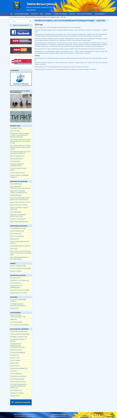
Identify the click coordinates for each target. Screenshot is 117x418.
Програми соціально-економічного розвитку (18, 304)
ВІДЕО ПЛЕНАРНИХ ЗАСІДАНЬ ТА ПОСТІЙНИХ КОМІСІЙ (19, 258)
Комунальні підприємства (18, 368)
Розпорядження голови (18, 228)
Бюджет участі (15, 358)
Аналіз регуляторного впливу (20, 290)
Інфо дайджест (100, 14)
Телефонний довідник (21, 14)
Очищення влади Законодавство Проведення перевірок (17, 345)
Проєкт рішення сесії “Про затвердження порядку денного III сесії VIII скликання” (58, 27)
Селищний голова (16, 128)
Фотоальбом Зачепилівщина (19, 324)
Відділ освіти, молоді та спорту (20, 202)
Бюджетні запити (16, 271)
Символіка (13, 319)
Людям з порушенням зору (21, 25)
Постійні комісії (15, 161)
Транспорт (13, 371)
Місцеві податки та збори (18, 293)
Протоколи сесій (15, 233)
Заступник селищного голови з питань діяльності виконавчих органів (20, 141)
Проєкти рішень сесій (17, 231)
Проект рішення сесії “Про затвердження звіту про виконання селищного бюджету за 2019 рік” (62, 66)
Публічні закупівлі (16, 350)
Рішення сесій (14, 239)
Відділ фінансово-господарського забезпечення (20, 187)
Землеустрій (14, 308)
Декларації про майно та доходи (18, 340)
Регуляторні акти (15, 283)
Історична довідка (16, 322)
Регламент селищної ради (18, 337)
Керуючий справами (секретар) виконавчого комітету (20, 152)
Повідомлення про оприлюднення (16, 286)
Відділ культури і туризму (18, 205)
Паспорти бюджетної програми (20, 268)
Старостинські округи (17, 173)
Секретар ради (15, 131)
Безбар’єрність (15, 366)
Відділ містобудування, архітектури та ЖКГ (18, 215)
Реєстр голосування (17, 236)
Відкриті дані (14, 363)
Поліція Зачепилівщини (17, 352)
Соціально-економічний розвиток (18, 300)
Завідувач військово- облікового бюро (17, 164)
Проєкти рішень (20, 17)
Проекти (72, 14)
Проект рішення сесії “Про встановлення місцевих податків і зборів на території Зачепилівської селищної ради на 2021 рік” (70, 49)
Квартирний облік (16, 390)
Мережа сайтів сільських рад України (92, 416)
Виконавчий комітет (17, 158)
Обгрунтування (15, 360)
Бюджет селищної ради (18, 266)
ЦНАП (41, 14)
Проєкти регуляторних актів (19, 280)
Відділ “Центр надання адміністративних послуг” (18, 191)
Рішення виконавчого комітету (20, 246)
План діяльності (15, 278)
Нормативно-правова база (18, 331)
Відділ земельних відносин (19, 221)
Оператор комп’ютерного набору (18, 169)
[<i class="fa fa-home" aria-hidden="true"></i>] (11, 14)
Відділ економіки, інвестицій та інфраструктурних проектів (20, 198)
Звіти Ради (13, 248)
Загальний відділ (15, 212)
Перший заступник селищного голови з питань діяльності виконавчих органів (20, 135)
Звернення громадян (17, 393)
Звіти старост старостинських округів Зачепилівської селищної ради (21, 253)
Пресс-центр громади (84, 14)
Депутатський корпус (17, 156)
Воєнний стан (14, 355)
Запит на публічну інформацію (20, 334)
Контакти (34, 14)
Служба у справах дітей (18, 219)
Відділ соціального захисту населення (19, 208)
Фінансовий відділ (16, 184)
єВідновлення (14, 395)
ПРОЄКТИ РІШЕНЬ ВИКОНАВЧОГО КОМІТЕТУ (19, 242)
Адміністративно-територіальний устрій (17, 316)
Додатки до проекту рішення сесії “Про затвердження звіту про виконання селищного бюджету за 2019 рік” (66, 69)
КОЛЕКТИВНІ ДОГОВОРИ (17, 379)
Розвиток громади (60, 14)
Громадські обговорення (18, 376)
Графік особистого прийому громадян (19, 176)
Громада (48, 14)
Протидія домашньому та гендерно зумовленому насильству (18, 386)
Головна (12, 17)
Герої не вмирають (16, 373)
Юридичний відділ (16, 195)
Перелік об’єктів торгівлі (18, 381)
